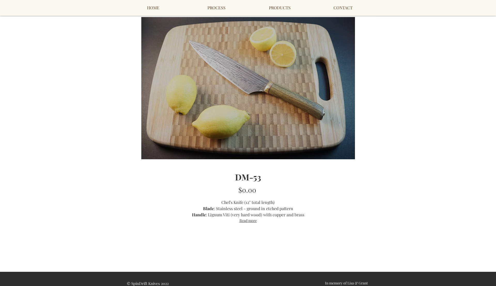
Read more (248, 220)
